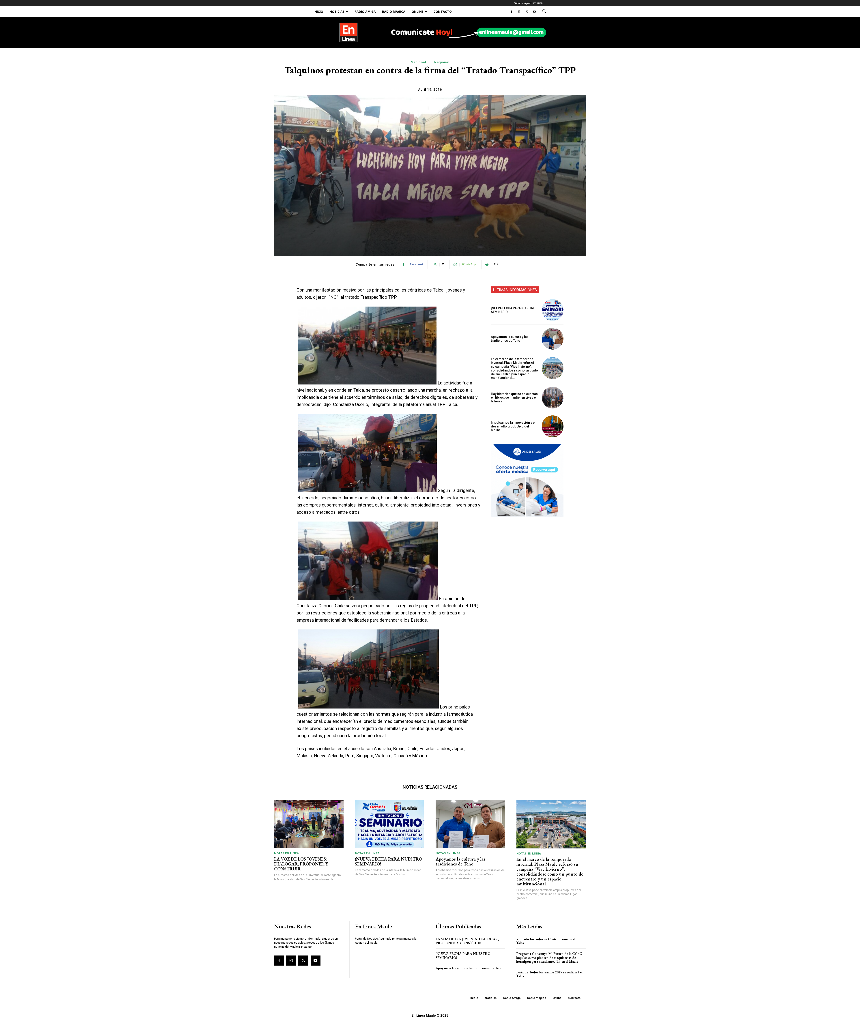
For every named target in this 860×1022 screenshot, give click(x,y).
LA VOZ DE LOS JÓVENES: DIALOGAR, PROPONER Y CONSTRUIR (301, 864)
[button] (544, 12)
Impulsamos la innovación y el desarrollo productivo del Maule (513, 426)
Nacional (418, 62)
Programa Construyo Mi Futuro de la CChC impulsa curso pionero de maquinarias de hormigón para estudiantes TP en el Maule (549, 957)
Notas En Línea (286, 853)
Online (418, 11)
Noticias (336, 11)
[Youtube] (534, 11)
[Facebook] (511, 11)
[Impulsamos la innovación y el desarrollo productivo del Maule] (552, 426)
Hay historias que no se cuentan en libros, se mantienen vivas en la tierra (514, 397)
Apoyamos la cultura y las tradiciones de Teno (510, 338)
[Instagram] (519, 11)
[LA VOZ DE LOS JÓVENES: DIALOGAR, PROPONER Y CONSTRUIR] (309, 824)
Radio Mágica (393, 11)
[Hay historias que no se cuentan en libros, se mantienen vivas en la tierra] (552, 397)
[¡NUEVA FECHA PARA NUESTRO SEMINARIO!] (552, 310)
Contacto (443, 11)
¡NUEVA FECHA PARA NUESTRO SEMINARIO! (388, 861)
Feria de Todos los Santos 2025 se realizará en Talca (549, 974)
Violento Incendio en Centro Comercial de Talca (547, 941)
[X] (526, 11)
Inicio (318, 11)
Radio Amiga (365, 11)
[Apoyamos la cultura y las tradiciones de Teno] (552, 339)
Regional (441, 62)
